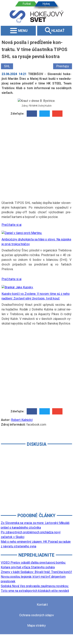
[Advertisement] (36, 160)
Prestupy (62, 66)
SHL (7, 66)
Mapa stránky (36, 625)
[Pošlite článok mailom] (57, 113)
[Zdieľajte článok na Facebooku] (32, 113)
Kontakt (42, 604)
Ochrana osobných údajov (36, 615)
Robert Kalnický (22, 420)
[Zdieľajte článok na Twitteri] (44, 113)
